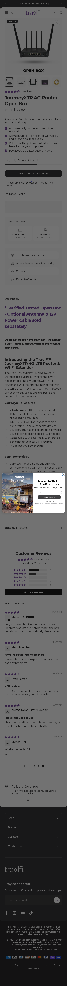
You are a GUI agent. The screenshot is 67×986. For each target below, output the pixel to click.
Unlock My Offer (49, 497)
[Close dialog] (63, 474)
